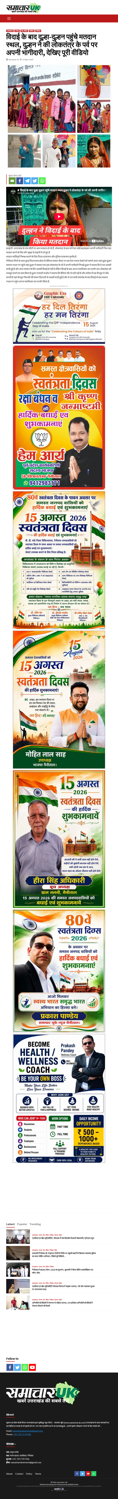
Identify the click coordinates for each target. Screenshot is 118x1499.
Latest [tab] (10, 1224)
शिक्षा (60, 1235)
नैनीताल (38, 31)
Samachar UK (14, 59)
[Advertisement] (59, 1184)
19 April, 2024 (27, 59)
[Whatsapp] (42, 180)
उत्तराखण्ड (10, 31)
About (9, 1473)
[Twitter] (34, 180)
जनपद (17, 31)
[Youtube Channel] (32, 1367)
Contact (19, 1473)
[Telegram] (27, 180)
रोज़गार (56, 1235)
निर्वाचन (32, 31)
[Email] (12, 180)
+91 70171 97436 (22, 1434)
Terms (38, 1473)
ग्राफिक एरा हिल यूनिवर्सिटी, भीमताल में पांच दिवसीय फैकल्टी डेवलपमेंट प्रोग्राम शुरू (63, 1238)
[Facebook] (19, 180)
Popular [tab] (22, 1224)
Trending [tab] (35, 1224)
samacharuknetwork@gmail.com (27, 1431)
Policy (29, 1473)
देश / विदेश (24, 31)
